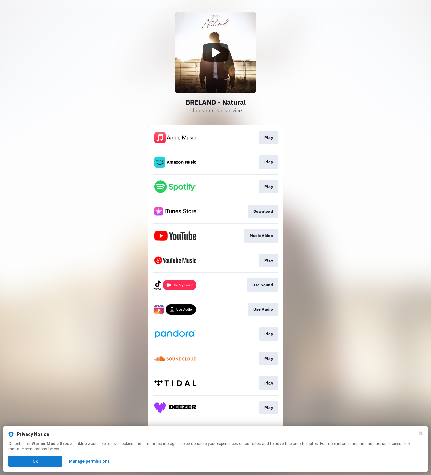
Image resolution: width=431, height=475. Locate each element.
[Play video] (215, 52)
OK (35, 461)
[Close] (420, 433)
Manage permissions (89, 461)
